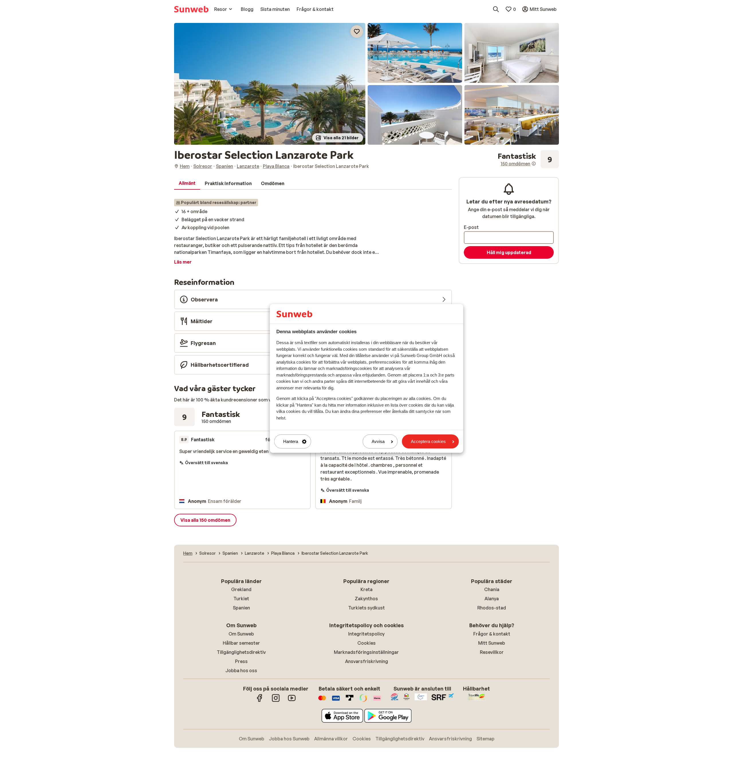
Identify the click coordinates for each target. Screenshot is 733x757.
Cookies (366, 643)
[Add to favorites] (356, 31)
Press (241, 661)
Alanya (491, 598)
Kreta (366, 589)
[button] (269, 84)
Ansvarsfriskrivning (366, 661)
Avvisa (378, 441)
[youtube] (291, 701)
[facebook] (259, 701)
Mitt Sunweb (491, 643)
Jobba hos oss (241, 670)
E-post (471, 227)
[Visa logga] (335, 701)
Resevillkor (492, 652)
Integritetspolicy (366, 634)
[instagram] (275, 701)
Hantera (290, 441)
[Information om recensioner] (533, 163)
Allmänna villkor (331, 739)
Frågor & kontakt (491, 634)
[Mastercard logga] (322, 701)
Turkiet (241, 598)
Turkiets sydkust (366, 608)
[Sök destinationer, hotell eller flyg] (496, 9)
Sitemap (485, 739)
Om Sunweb (241, 634)
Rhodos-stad (491, 608)
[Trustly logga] (349, 701)
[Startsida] (191, 9)
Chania (491, 589)
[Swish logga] (363, 701)
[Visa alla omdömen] (528, 159)
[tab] (187, 183)
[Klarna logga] (377, 701)
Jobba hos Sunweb (289, 739)
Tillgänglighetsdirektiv (241, 652)
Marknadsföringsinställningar (366, 652)
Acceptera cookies (428, 441)
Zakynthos (366, 598)
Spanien (241, 608)
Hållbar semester (241, 643)
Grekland (241, 589)
